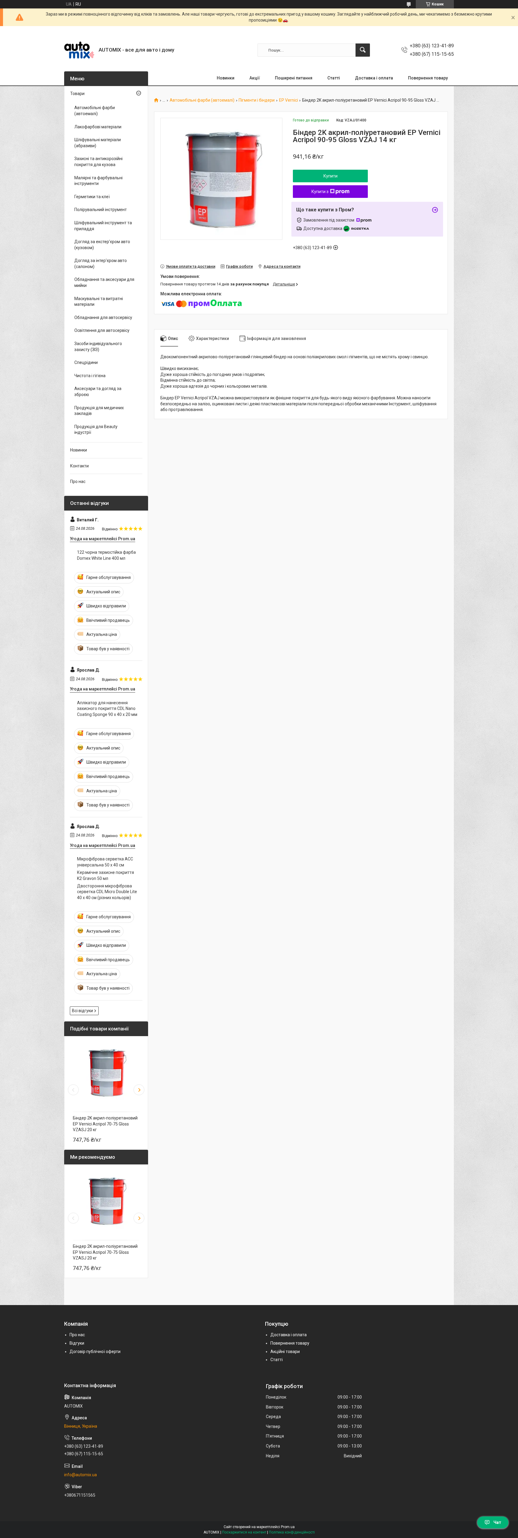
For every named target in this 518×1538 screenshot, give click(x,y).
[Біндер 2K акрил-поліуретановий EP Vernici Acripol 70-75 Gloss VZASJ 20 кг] (106, 1072)
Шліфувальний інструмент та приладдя (103, 225)
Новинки (225, 78)
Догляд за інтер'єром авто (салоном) (100, 263)
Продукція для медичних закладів (99, 410)
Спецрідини (86, 362)
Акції (254, 78)
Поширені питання (293, 78)
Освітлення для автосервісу (102, 330)
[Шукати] (363, 50)
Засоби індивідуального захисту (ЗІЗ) (98, 346)
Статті (333, 78)
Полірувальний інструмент (100, 209)
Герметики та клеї (92, 196)
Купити (330, 176)
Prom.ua (288, 1527)
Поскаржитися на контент (244, 1532)
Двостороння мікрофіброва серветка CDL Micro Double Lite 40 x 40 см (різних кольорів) (107, 892)
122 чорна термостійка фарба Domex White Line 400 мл (106, 555)
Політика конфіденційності (292, 1532)
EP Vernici (288, 100)
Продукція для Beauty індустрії (96, 429)
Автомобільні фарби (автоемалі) (202, 100)
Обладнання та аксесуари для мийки (104, 282)
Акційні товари (285, 1351)
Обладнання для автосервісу (103, 317)
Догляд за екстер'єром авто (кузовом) (102, 244)
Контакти (79, 465)
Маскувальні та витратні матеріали (98, 301)
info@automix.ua (80, 1474)
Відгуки (77, 1343)
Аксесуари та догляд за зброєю (97, 391)
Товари (77, 93)
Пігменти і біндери (257, 100)
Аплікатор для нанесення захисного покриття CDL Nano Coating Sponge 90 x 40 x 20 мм (107, 708)
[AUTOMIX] (79, 50)
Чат (497, 1522)
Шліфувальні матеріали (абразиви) (97, 142)
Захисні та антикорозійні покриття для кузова (98, 161)
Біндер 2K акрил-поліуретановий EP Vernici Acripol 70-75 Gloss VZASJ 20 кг (105, 1124)
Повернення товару (428, 78)
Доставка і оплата (374, 78)
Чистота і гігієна (90, 375)
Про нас (77, 481)
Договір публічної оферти (95, 1351)
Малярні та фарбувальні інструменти (98, 180)
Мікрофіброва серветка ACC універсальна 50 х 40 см (105, 862)
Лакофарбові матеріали (97, 126)
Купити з (320, 191)
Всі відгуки (82, 1010)
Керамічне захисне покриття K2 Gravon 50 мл (105, 875)
